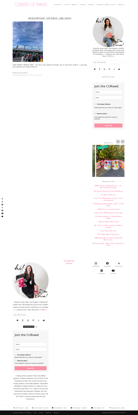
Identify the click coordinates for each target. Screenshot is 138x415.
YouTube (98, 408)
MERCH (107, 4)
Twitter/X (22, 408)
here (112, 56)
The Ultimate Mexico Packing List (108, 234)
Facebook (60, 408)
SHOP (113, 4)
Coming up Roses (24, 412)
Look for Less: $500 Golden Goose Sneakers (108, 213)
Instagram (41, 408)
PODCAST (100, 4)
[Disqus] (50, 104)
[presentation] (118, 141)
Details (121, 4)
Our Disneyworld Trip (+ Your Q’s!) (27, 74)
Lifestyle (58, 4)
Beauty (75, 4)
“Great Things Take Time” (108, 231)
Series (83, 4)
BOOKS (91, 4)
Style (67, 4)
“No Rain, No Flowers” (108, 195)
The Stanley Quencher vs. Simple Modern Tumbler (108, 217)
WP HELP (122, 412)
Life (35, 412)
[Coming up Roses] (31, 4)
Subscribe (108, 125)
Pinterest (79, 408)
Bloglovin (118, 408)
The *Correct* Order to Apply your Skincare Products (108, 226)
